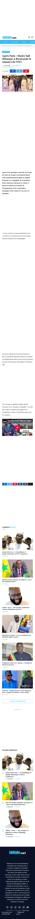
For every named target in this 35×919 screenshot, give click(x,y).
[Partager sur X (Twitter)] (19, 71)
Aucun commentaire (8, 67)
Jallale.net (7, 65)
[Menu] (32, 37)
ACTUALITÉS (6, 52)
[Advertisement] (17, 17)
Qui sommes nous (7, 912)
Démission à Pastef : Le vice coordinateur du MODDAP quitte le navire (16, 636)
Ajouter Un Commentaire (17, 701)
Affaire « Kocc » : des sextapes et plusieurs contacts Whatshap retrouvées (15, 608)
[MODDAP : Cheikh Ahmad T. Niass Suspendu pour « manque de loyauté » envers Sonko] (17, 679)
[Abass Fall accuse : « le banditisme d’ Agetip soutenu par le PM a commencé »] (17, 541)
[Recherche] (29, 37)
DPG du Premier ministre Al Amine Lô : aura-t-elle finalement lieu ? (17, 581)
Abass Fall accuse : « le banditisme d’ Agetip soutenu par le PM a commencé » (15, 553)
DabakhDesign (25, 910)
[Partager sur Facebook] (13, 71)
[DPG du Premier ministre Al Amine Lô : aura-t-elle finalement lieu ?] (17, 568)
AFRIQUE (24, 42)
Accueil (4, 45)
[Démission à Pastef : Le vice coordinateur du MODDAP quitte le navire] (17, 624)
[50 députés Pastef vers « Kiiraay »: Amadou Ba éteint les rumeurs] (17, 652)
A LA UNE (4, 42)
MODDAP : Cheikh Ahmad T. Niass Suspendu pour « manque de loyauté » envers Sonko (16, 691)
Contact (18, 914)
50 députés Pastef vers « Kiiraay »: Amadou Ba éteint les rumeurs (17, 664)
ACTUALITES (14, 42)
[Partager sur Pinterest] (26, 71)
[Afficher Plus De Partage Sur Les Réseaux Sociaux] (31, 71)
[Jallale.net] (9, 37)
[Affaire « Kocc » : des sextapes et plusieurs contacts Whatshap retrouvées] (17, 596)
